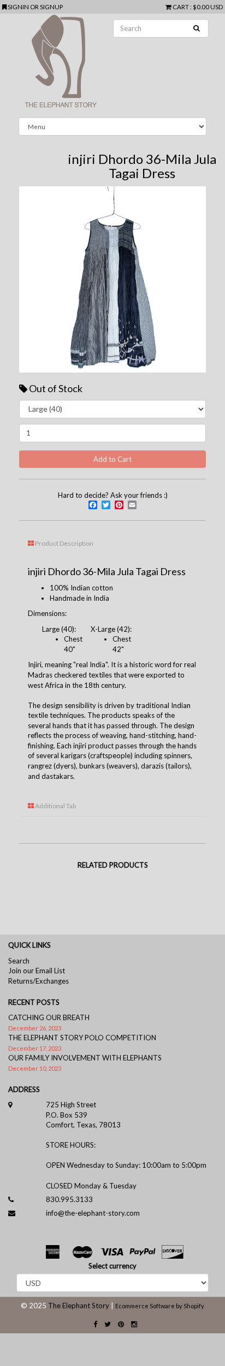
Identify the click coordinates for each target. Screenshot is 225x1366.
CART (180, 6)
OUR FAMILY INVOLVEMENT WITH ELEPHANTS (85, 1057)
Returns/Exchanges (38, 981)
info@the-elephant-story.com (93, 1213)
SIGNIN (19, 6)
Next (189, 279)
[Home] (112, 65)
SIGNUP (51, 6)
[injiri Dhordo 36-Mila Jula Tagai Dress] (112, 279)
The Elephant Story (78, 1305)
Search (18, 960)
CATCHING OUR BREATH (49, 1017)
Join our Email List (36, 970)
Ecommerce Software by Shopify (159, 1305)
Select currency (112, 1265)
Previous (35, 279)
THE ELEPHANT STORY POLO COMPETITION (82, 1037)
